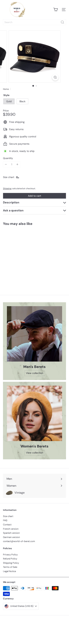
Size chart (8, 516)
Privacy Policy (10, 554)
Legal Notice (9, 571)
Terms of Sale (10, 566)
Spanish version (11, 532)
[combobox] (34, 22)
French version (10, 528)
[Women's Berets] (34, 413)
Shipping (7, 188)
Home (6, 89)
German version (11, 537)
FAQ (5, 520)
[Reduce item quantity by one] (6, 164)
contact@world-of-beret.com (19, 541)
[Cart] (55, 9)
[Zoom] (55, 77)
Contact (7, 524)
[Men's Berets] (34, 334)
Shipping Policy (11, 562)
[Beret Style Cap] (25, 254)
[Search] (62, 22)
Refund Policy (10, 558)
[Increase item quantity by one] (17, 164)
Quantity (8, 158)
